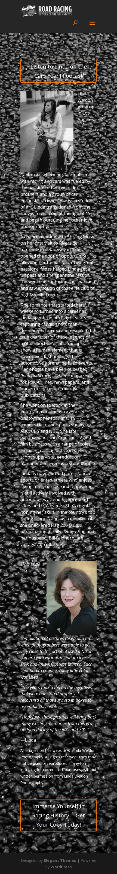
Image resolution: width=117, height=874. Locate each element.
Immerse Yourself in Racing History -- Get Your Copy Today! (58, 815)
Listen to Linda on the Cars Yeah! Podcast (58, 71)
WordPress (61, 866)
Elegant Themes (60, 860)
